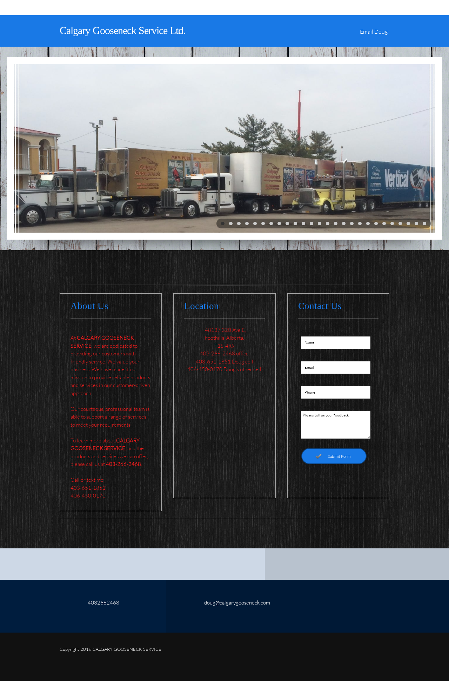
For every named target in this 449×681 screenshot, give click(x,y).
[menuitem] (374, 34)
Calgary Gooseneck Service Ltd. (123, 30)
